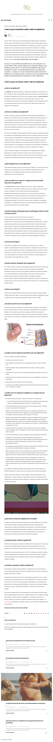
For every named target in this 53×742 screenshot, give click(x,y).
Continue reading (10, 650)
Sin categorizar (14, 644)
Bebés (12, 662)
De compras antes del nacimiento (17, 658)
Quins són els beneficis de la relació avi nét (20, 641)
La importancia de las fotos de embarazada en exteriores (25, 703)
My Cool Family (6, 20)
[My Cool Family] (26, 7)
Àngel (9, 34)
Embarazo (11, 36)
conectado (19, 624)
